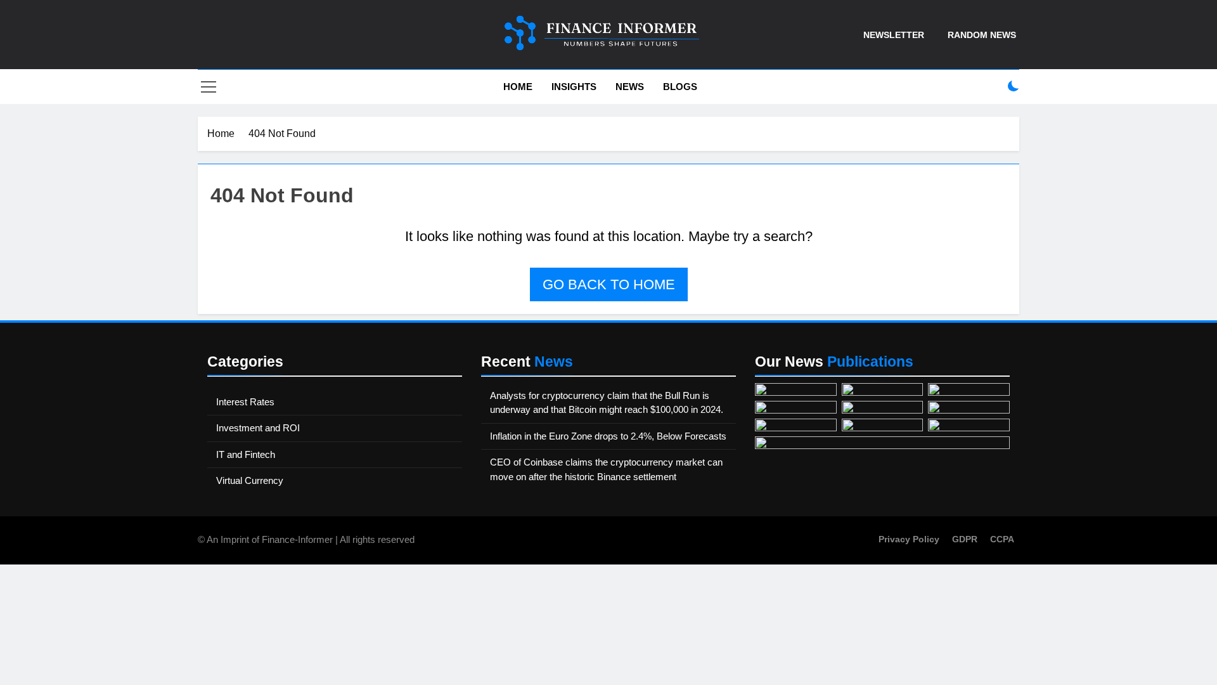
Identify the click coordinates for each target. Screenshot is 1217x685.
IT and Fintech (245, 454)
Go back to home (609, 284)
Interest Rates (245, 401)
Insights (573, 86)
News (629, 86)
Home (516, 86)
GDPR (964, 539)
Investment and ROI (258, 427)
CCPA (1002, 539)
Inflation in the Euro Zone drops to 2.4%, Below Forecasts (608, 436)
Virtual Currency (249, 480)
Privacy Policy (909, 539)
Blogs (680, 86)
